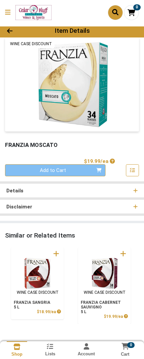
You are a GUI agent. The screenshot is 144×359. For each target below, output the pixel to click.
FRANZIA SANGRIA (32, 304)
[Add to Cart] (56, 253)
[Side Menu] (7, 12)
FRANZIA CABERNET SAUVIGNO (101, 307)
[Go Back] (22, 31)
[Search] (115, 12)
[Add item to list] (132, 170)
